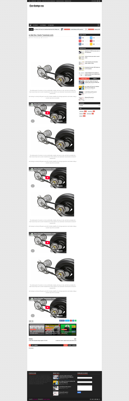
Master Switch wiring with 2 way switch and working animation (37, 332)
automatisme (45, 37)
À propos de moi (33, 1)
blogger (65, 345)
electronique (89, 113)
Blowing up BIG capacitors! (82, 29)
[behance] (99, 1)
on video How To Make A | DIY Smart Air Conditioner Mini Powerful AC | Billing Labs (92, 81)
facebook (74, 345)
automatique (49, 29)
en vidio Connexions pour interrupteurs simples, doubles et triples (91, 62)
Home (29, 1)
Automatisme (51, 25)
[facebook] (92, 1)
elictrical (81, 105)
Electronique (43, 25)
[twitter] (94, 1)
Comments (95, 78)
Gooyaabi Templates (46, 399)
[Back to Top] (99, 399)
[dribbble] (96, 1)
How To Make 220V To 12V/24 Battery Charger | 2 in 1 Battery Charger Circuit (53, 332)
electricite (81, 113)
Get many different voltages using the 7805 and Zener (68, 332)
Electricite (35, 25)
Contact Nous (39, 1)
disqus (69, 345)
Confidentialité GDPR (68, 1)
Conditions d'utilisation (60, 1)
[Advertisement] (75, 12)
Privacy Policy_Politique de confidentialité (48, 1)
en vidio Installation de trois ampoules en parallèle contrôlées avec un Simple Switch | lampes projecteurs (92, 74)
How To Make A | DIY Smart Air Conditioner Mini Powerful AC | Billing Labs (92, 87)
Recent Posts (84, 78)
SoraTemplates (35, 399)
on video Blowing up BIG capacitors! (59, 29)
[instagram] (97, 1)
